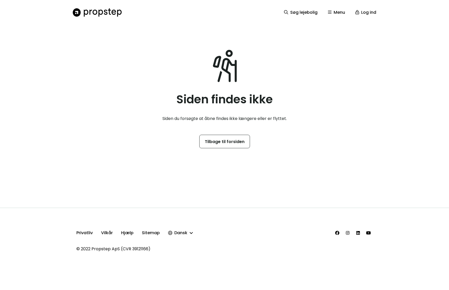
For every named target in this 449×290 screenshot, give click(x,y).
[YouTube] (368, 233)
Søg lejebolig (304, 12)
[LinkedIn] (358, 233)
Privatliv (84, 233)
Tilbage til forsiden (225, 142)
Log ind (368, 12)
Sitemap (151, 233)
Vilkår (107, 233)
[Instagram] (348, 233)
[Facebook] (337, 233)
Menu (339, 12)
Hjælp (127, 233)
